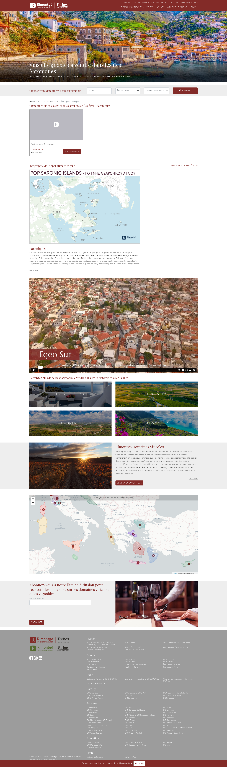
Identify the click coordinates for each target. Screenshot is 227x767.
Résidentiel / (188, 3)
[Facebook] (31, 659)
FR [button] (195, 3)
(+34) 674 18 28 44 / (149, 3)
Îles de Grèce (52, 102)
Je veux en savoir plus (129, 483)
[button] (4, 46)
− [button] (33, 502)
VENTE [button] (149, 7)
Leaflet (175, 573)
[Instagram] (36, 659)
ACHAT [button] (160, 7)
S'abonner (36, 622)
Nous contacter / (132, 3)
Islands (40, 102)
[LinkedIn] (40, 659)
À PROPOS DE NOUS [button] (177, 7)
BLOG (194, 7)
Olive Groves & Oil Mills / (170, 3)
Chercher (186, 91)
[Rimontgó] (49, 5)
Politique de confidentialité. (46, 759)
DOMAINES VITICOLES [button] (132, 7)
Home (32, 102)
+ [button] (33, 498)
